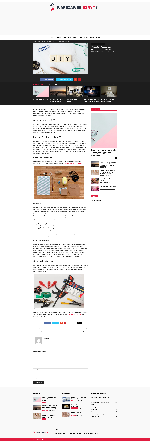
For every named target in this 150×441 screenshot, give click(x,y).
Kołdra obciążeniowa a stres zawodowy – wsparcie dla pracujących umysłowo (108, 100)
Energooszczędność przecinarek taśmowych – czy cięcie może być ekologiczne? (91, 100)
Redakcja (96, 51)
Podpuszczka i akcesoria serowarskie (100, 402)
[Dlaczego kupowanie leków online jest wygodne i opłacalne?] (41, 91)
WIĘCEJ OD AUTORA (52, 84)
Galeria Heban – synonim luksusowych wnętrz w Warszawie (73, 100)
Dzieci (74, 37)
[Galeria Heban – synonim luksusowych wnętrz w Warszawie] (75, 91)
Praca (86, 37)
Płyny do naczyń (95, 411)
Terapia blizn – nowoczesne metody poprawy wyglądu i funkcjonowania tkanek (107, 172)
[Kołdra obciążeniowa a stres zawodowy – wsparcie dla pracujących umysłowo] (109, 91)
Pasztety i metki (104, 182)
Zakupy (59, 37)
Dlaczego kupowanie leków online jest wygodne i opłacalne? (103, 152)
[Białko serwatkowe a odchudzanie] (66, 414)
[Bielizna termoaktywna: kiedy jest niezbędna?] (66, 399)
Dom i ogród (67, 37)
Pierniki (93, 400)
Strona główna (50, 1)
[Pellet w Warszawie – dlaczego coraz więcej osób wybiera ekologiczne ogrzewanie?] (58, 91)
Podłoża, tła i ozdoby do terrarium (100, 397)
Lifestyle (51, 37)
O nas (56, 1)
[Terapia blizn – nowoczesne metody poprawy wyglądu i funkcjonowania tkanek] (95, 172)
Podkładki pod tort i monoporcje (107, 189)
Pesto (92, 404)
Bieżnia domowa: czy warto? (80, 331)
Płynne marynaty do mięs (97, 414)
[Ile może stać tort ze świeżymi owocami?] (95, 188)
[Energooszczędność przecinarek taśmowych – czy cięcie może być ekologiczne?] (92, 91)
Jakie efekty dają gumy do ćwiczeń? (42, 331)
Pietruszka (94, 409)
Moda (80, 37)
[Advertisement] (75, 24)
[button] (115, 38)
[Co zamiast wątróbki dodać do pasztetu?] (95, 181)
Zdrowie (98, 37)
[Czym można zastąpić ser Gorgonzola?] (66, 406)
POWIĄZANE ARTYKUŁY (39, 84)
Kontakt (65, 1)
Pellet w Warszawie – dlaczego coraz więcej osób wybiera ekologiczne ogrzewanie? (57, 100)
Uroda (92, 37)
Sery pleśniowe (75, 408)
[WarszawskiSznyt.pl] (75, 7)
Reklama (60, 1)
